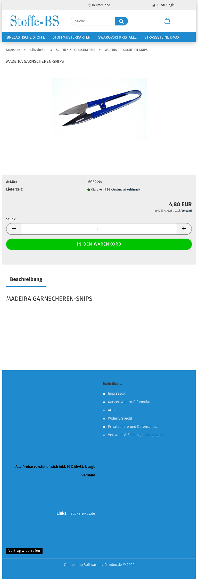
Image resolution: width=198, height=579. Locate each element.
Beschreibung (26, 279)
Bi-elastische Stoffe (26, 37)
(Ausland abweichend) (125, 189)
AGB (111, 410)
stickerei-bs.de (83, 513)
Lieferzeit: (14, 189)
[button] (167, 21)
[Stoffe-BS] (34, 21)
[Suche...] (121, 21)
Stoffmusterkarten (71, 37)
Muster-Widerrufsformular (129, 402)
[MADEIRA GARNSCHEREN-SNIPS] (99, 107)
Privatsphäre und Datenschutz (133, 426)
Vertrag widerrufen (24, 551)
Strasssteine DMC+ (161, 37)
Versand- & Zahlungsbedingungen (135, 435)
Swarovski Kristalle (117, 37)
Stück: (11, 219)
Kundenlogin (165, 5)
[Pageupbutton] (184, 571)
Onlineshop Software (81, 565)
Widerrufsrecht (120, 418)
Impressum (117, 393)
